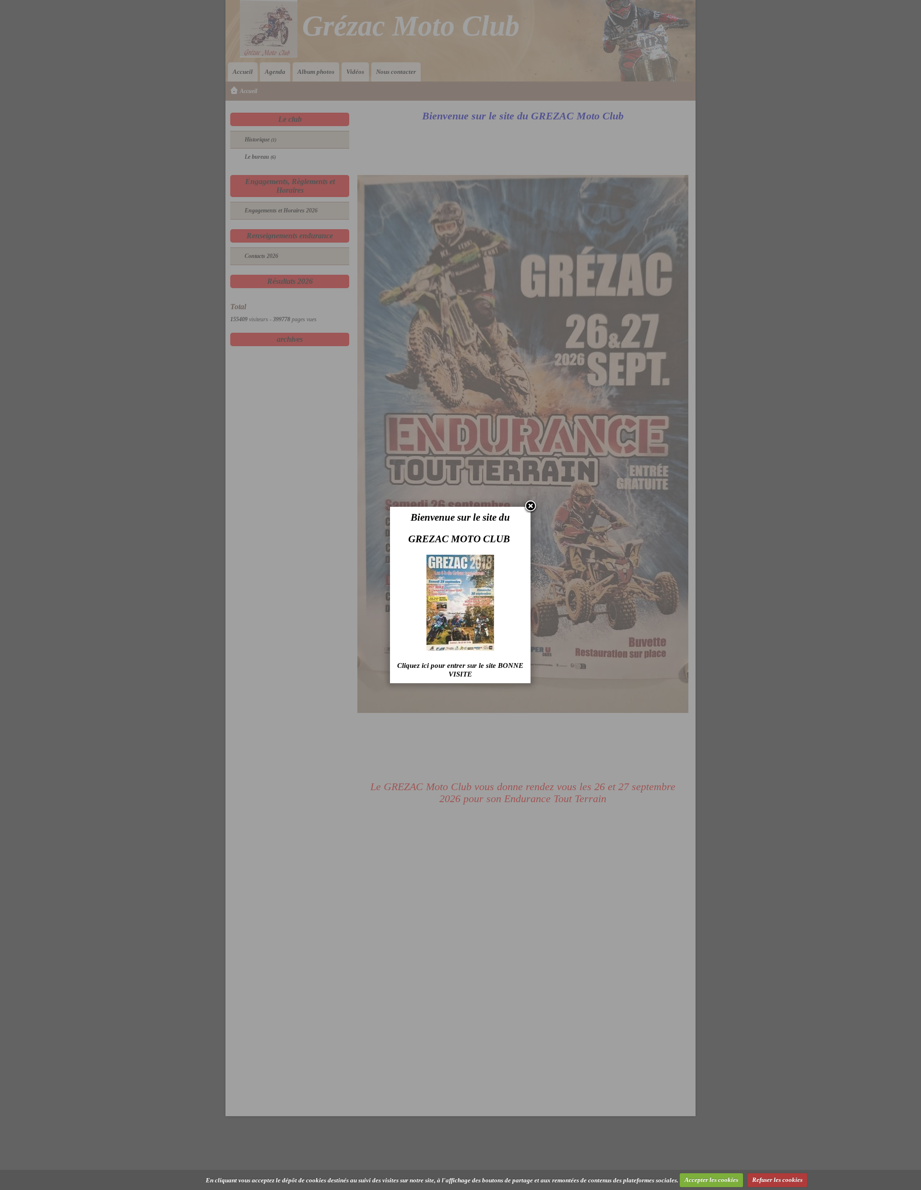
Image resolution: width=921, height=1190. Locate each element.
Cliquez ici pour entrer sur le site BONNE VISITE (460, 669)
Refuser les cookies (777, 1179)
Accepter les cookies (711, 1179)
